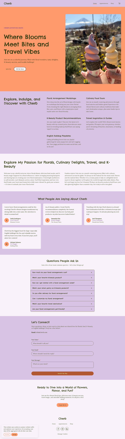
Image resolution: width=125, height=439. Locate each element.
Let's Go (8, 69)
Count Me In (62, 405)
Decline (7, 434)
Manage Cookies (62, 434)
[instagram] (62, 429)
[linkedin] (67, 429)
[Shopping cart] (119, 3)
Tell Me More (20, 69)
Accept (14, 434)
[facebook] (58, 429)
